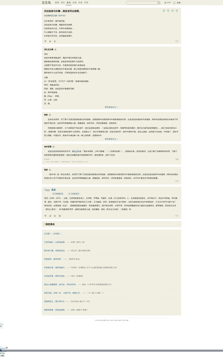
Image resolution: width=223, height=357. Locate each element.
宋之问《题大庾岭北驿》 (81, 251)
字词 (86, 2)
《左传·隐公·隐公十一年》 (80, 301)
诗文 (63, 2)
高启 (53, 16)
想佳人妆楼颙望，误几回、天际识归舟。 (61, 284)
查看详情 (3, 348)
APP (169, 3)
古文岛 (46, 2)
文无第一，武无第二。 (53, 234)
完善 (176, 41)
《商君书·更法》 (74, 259)
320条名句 (75, 194)
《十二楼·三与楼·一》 (95, 293)
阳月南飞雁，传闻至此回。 (55, 251)
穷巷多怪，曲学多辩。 (53, 259)
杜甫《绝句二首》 (78, 242)
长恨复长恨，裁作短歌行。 (55, 268)
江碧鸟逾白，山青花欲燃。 (55, 242)
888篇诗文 (59, 194)
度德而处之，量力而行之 (54, 301)
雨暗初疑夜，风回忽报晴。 (55, 310)
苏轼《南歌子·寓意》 (80, 310)
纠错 (127, 320)
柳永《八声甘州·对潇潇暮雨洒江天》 (97, 284)
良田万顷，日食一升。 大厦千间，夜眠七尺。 (63, 293)
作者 (80, 2)
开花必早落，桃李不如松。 (55, 276)
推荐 (57, 2)
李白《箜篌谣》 (77, 276)
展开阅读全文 (110, 107)
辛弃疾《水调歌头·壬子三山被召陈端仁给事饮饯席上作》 (94, 268)
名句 (69, 2)
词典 (2, 356)
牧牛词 (62, 16)
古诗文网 (102, 320)
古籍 (74, 2)
